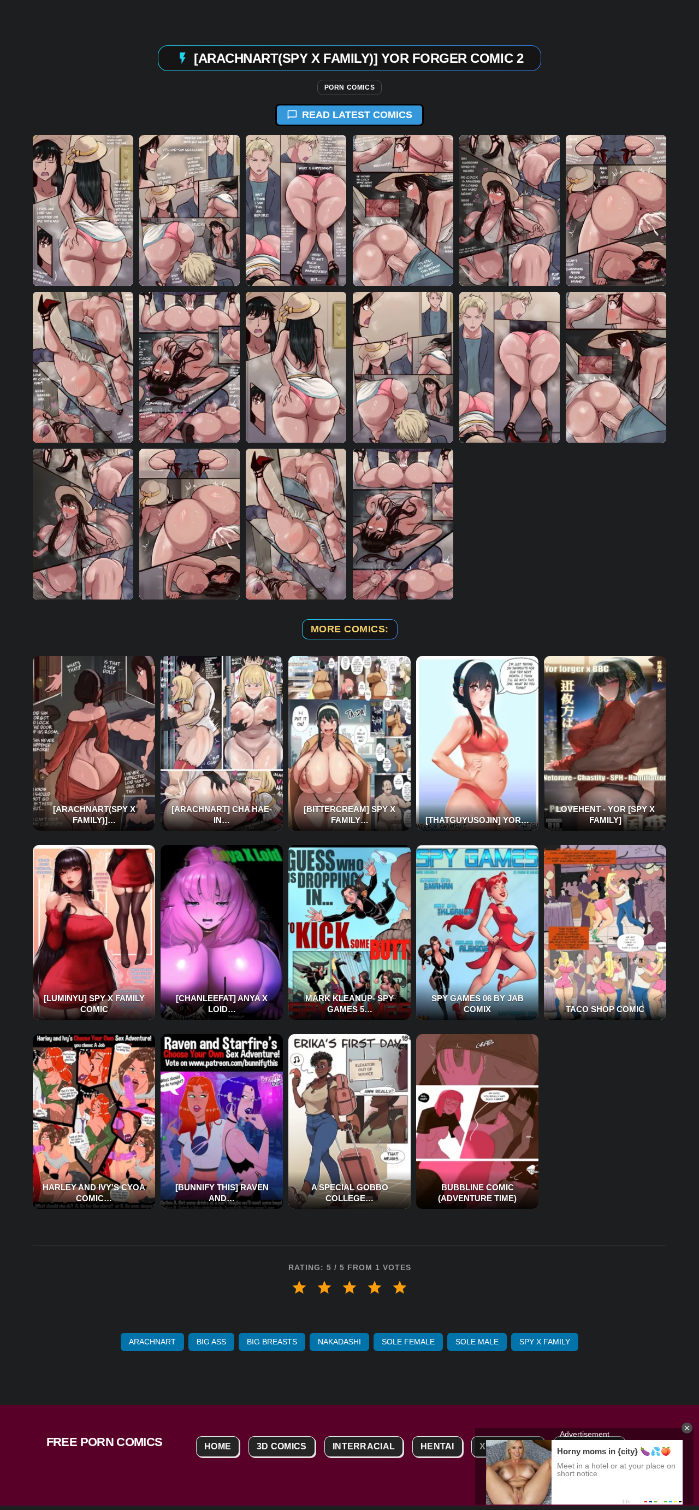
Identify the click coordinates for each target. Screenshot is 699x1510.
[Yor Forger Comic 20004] (403, 210)
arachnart (152, 1341)
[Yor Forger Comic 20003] (296, 210)
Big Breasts (272, 1341)
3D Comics (282, 1446)
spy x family (544, 1341)
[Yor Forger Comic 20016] (403, 524)
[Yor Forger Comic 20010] (403, 367)
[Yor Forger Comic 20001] (83, 210)
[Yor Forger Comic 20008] (189, 367)
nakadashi (339, 1341)
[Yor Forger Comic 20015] (296, 524)
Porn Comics (349, 87)
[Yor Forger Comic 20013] (83, 524)
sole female (408, 1341)
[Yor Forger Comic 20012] (616, 367)
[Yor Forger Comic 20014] (189, 524)
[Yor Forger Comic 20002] (189, 210)
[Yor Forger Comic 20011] (509, 367)
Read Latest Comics (357, 114)
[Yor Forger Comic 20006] (616, 210)
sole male (477, 1341)
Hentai (437, 1446)
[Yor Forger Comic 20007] (83, 367)
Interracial (364, 1446)
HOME (217, 1446)
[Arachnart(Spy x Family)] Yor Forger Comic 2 (358, 57)
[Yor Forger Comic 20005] (509, 210)
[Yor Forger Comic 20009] (296, 367)
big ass (211, 1341)
